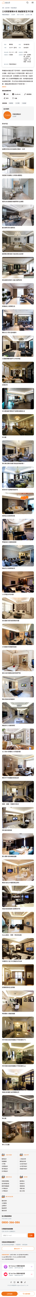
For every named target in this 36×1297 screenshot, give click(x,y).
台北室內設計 (23, 1164)
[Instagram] (14, 1282)
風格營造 (22, 1186)
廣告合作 (17, 1249)
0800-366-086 (11, 1222)
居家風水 (22, 1181)
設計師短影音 (5, 1183)
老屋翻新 (4, 1161)
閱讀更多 (4, 86)
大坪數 (3, 1164)
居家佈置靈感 (5, 1186)
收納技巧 (22, 1183)
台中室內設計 (23, 1166)
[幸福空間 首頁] (6, 2)
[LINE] (21, 1282)
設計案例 (7, 8)
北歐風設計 (5, 1166)
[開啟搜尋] (27, 2)
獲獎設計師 (23, 1161)
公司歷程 (4, 1203)
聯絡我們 (4, 1208)
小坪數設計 (5, 1191)
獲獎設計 (4, 1159)
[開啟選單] (32, 3)
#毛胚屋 (24, 103)
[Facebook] (11, 1282)
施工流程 (22, 1191)
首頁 (3, 8)
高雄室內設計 (23, 1169)
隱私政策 (4, 1210)
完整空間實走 (5, 1181)
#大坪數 (17, 103)
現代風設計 (5, 1169)
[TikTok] (25, 1282)
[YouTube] (18, 1282)
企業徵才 (4, 1205)
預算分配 (22, 1188)
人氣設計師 (23, 1159)
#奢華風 (11, 103)
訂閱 (31, 1235)
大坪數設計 (5, 1188)
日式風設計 (5, 1171)
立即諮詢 (9, 1294)
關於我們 (4, 1201)
